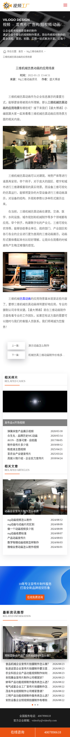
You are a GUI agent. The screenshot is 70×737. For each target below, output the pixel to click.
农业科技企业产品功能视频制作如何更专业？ (28, 673)
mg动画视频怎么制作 (19, 519)
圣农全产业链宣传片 (19, 453)
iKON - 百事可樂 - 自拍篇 (22, 440)
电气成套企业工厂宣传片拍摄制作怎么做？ (28, 686)
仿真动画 (25, 298)
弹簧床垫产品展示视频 (20, 431)
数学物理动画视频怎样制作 (23, 542)
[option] (35, 663)
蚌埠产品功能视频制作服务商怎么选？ (28, 682)
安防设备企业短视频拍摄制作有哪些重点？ (28, 700)
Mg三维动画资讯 (35, 51)
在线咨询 (17, 732)
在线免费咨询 (35, 597)
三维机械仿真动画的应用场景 (17, 57)
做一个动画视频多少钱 (20, 529)
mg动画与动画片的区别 (20, 524)
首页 (20, 51)
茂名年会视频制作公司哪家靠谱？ (25, 691)
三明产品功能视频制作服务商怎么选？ (28, 695)
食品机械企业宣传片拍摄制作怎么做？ (28, 664)
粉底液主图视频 (16, 449)
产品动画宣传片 (16, 538)
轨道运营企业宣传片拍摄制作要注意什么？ (28, 668)
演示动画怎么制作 (38, 345)
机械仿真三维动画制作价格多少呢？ (47, 355)
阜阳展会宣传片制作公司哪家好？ (25, 677)
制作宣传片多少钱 (17, 444)
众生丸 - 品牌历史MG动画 (22, 435)
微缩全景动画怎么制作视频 (23, 547)
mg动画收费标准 (17, 533)
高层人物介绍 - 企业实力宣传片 (25, 458)
